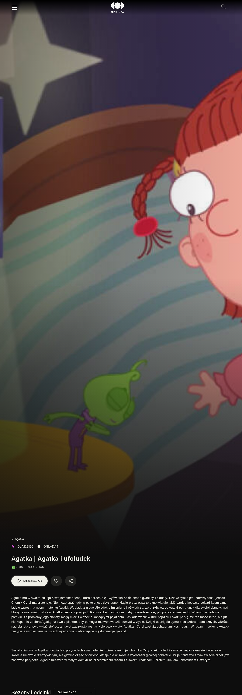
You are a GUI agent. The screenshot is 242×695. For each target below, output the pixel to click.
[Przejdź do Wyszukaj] (225, 8)
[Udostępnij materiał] (70, 581)
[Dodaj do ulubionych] (56, 581)
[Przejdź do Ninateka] (117, 7)
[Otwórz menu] (14, 7)
